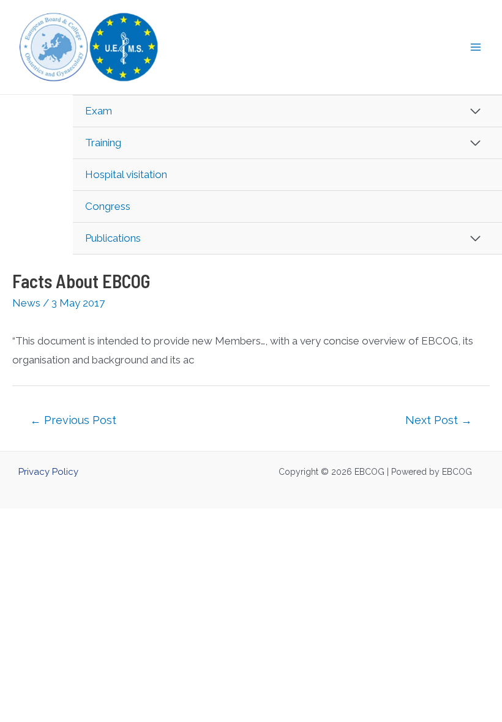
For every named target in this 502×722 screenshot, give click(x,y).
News (26, 303)
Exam (98, 111)
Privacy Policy (48, 471)
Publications (113, 238)
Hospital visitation (126, 174)
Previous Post (73, 420)
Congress (107, 206)
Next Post (438, 420)
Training (103, 142)
